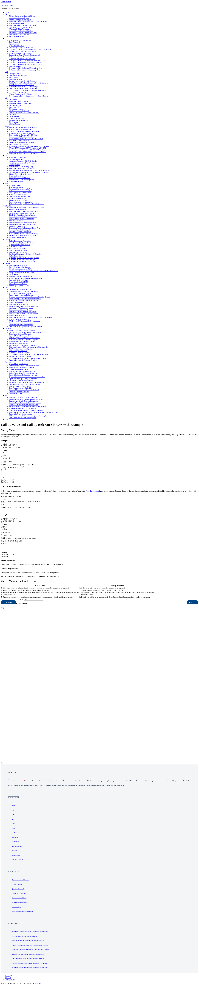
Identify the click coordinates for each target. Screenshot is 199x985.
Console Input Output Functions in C (21, 47)
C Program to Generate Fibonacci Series (22, 59)
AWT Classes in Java (16, 220)
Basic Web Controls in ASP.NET (20, 140)
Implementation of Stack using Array (21, 167)
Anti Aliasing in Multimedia (18, 351)
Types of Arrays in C (16, 66)
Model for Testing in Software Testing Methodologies (26, 410)
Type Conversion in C (16, 46)
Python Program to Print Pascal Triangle (22, 260)
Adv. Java (8, 206)
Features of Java (14, 185)
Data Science (16, 855)
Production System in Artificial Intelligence (23, 33)
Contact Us (8, 976)
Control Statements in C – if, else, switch (22, 51)
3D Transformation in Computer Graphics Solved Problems (28, 358)
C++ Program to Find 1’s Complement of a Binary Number (28, 96)
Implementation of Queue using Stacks (21, 180)
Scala (13, 828)
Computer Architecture (19, 893)
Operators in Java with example (19, 196)
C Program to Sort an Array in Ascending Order (24, 70)
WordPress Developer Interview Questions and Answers (30, 931)
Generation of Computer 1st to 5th (20, 289)
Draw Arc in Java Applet (17, 226)
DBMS (7, 263)
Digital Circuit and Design (20, 880)
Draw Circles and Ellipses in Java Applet (22, 224)
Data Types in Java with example (20, 193)
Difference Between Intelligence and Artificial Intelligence (28, 21)
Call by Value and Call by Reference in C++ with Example (28, 83)
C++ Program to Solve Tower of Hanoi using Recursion (27, 90)
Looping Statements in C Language (20, 53)
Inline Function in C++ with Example (21, 85)
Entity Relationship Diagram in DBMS (22, 273)
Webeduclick (36, 983)
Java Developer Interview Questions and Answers (28, 954)
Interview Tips (16, 907)
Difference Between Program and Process (22, 312)
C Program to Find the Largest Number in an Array (26, 68)
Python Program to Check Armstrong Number (24, 258)
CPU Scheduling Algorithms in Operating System (25, 326)
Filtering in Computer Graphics (19, 353)
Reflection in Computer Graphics (20, 356)
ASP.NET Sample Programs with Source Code (24, 131)
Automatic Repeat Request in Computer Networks (25, 384)
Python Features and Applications (20, 241)
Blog (13, 805)
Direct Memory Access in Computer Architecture (25, 299)
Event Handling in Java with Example (21, 219)
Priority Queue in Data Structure (19, 178)
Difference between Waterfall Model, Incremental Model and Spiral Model (33, 412)
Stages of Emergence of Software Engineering (24, 405)
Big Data (14, 850)
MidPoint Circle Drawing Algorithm (21, 349)
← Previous (8, 602)
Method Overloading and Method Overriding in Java (26, 204)
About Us (8, 978)
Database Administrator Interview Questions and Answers (30, 949)
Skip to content (6, 2)
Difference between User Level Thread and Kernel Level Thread (30, 317)
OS (6, 287)
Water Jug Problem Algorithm (19, 29)
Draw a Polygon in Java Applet (19, 230)
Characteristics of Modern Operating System (23, 306)
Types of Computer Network (18, 364)
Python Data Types (15, 246)
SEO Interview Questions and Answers (24, 936)
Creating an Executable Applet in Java (21, 213)
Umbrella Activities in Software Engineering (23, 401)
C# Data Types (14, 116)
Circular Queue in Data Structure (20, 174)
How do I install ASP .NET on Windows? (23, 127)
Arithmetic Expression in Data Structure (22, 168)
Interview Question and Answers (22, 911)
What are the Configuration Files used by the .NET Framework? (30, 146)
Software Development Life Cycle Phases (22, 408)
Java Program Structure (16, 187)
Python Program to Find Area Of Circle (22, 252)
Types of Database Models (18, 265)
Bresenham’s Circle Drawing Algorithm (22, 345)
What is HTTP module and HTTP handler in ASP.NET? (27, 148)
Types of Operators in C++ (18, 79)
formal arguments (92, 491)
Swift (13, 823)
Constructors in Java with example (20, 202)
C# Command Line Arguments (19, 111)
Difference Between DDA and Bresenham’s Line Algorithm (28, 347)
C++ (6, 72)
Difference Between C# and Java (20, 103)
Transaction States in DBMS (18, 282)
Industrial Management (19, 902)
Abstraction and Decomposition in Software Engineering (27, 406)
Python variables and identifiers (19, 245)
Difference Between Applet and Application (23, 211)
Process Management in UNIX (19, 319)
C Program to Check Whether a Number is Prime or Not (27, 60)
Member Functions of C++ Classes (20, 94)
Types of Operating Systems (18, 304)
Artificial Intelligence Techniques (20, 20)
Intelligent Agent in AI (16, 23)
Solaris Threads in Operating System (21, 325)
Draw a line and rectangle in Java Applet (22, 222)
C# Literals (12, 114)
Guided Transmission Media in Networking (23, 373)
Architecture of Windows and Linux (21, 308)
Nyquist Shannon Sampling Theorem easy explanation (27, 377)
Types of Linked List (16, 181)
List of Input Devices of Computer (20, 334)
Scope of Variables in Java (17, 194)
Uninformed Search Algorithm (19, 34)
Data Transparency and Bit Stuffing (20, 388)
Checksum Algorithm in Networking (21, 380)
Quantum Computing (18, 889)
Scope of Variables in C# (17, 118)
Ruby (13, 819)
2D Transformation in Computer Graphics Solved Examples (28, 354)
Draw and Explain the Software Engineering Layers (26, 399)
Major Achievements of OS (18, 302)
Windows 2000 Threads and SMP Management (24, 321)
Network (8, 362)
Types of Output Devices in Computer (21, 336)
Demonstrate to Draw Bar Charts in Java (22, 235)
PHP (6, 419)
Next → (192, 602)
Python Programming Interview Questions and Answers (30, 945)
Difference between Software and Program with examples (28, 416)
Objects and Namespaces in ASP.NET (21, 142)
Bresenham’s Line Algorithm (18, 343)
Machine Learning (18, 859)
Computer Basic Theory (19, 898)
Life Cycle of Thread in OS (18, 315)
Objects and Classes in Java (18, 200)
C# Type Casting (14, 124)
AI (6, 14)
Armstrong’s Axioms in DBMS (19, 286)
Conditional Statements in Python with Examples (25, 254)
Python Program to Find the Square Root (22, 261)
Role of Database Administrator (19, 267)
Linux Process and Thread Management (22, 323)
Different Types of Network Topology (21, 367)
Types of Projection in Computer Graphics (23, 360)
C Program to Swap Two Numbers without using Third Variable (30, 49)
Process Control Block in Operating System (23, 313)
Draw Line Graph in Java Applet (20, 232)
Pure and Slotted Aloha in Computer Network (24, 390)
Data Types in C (14, 42)
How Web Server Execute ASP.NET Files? (23, 135)
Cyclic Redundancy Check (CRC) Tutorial (23, 379)
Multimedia (15, 841)
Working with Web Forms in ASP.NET (22, 133)
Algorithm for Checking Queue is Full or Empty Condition (28, 172)
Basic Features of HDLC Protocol (20, 386)
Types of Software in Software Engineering (23, 397)
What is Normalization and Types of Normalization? (26, 278)
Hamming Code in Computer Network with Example (26, 382)
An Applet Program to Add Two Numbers (23, 217)
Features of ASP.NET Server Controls (21, 137)
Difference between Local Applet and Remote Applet (26, 207)
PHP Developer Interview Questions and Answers (28, 940)
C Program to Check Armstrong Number (22, 57)
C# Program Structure (16, 109)
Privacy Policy (10, 980)
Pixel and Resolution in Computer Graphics (23, 339)
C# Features (13, 100)
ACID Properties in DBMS (18, 284)
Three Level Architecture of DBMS (20, 269)
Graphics (8, 328)
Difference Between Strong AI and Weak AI (23, 25)
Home (7, 12)
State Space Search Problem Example (21, 27)
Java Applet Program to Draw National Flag (23, 233)
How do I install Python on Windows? (21, 243)
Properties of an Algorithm (17, 157)
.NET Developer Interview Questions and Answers (28, 958)
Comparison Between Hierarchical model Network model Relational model (33, 271)
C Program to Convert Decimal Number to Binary (25, 64)
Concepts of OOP (15, 74)
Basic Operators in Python (17, 248)
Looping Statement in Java (18, 198)
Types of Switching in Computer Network (23, 375)
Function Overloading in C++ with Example (23, 87)
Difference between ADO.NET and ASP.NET (24, 153)
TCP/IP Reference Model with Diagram (22, 371)
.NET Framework (15, 105)
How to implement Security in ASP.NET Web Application (28, 150)
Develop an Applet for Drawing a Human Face (24, 228)
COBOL (14, 832)
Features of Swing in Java (17, 237)
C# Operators (13, 122)
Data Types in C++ (15, 77)
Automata (15, 837)
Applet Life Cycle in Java (17, 209)
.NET (7, 126)
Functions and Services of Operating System (23, 300)
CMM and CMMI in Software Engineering (23, 418)
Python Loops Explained (17, 256)
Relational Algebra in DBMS (18, 280)
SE (6, 395)
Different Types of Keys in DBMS (20, 276)
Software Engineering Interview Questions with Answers (30, 963)
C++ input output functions (18, 75)
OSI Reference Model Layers (18, 369)
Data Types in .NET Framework (19, 144)
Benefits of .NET (14, 107)
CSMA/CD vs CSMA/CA (18, 393)
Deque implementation (16, 176)
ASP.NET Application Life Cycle (20, 129)
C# (6, 98)
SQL (13, 814)
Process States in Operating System (20, 310)
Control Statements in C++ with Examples (23, 81)
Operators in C (14, 44)
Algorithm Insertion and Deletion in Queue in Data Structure (29, 170)
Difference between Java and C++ (20, 191)
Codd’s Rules (13, 274)
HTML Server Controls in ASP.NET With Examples (26, 139)
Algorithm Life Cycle (16, 159)
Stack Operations (14, 165)
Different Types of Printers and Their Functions (24, 338)
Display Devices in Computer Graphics (22, 330)
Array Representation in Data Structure (22, 163)
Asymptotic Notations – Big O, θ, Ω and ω (23, 161)
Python (7, 239)
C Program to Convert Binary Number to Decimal (25, 62)
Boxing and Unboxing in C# (18, 120)
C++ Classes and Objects (17, 92)
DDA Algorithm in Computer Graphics (22, 341)
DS (6, 155)
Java (6, 183)
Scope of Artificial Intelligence (19, 18)
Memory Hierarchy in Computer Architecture (24, 291)
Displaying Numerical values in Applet (22, 215)
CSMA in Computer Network (19, 392)
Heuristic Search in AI (16, 36)
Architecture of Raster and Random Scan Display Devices (28, 332)
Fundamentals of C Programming (20, 40)
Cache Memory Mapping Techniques (21, 295)
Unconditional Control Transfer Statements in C (24, 55)
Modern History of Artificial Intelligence (22, 16)
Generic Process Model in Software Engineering (25, 403)
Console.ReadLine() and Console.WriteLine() (24, 113)
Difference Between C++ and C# (20, 101)
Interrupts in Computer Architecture (20, 293)
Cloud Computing (17, 884)
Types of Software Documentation (20, 414)
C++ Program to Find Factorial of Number (23, 88)
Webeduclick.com (7, 5)
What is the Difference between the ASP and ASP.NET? (27, 152)
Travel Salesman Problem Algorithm (21, 31)
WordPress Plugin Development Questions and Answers (30, 967)
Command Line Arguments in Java (20, 189)
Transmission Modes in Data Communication (24, 366)
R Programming (17, 846)
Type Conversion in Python (18, 250)
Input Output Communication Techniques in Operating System (29, 297)
